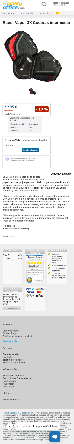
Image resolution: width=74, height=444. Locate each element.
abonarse (12, 308)
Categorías (8, 13)
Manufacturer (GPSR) (17, 228)
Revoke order (10, 341)
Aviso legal (8, 386)
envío (17, 114)
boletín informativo (13, 359)
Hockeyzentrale (11, 399)
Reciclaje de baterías (14, 362)
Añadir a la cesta (30, 150)
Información (26, 13)
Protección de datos (13, 375)
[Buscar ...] (43, 4)
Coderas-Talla (12, 140)
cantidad (9, 145)
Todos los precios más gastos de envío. (19, 413)
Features (10, 225)
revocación (8, 383)
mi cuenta (44, 13)
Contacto (7, 357)
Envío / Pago (10, 333)
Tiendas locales (11, 354)
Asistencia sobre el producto (18, 336)
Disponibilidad (10, 330)
